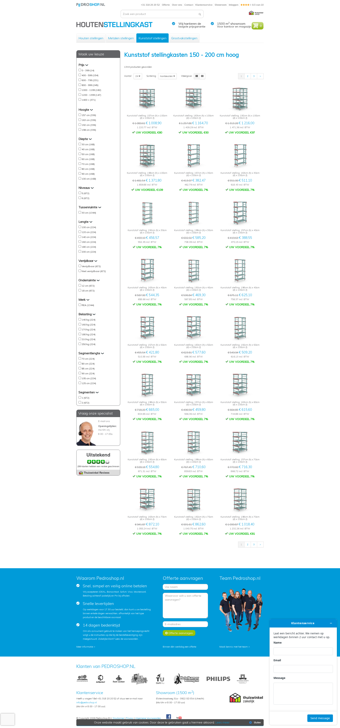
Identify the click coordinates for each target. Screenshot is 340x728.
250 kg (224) (88, 344)
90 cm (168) (88, 173)
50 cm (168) (88, 154)
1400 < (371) (89, 99)
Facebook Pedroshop (168, 717)
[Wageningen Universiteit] (243, 678)
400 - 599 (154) (90, 75)
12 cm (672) (88, 285)
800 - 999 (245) (90, 85)
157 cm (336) (89, 115)
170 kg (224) (88, 329)
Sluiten (257, 722)
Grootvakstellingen (184, 38)
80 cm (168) (88, 168)
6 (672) (85, 198)
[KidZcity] (139, 678)
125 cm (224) (89, 383)
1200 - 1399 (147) (91, 94)
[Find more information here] (303, 672)
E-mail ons (104, 421)
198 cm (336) (89, 129)
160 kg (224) (88, 324)
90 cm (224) (88, 373)
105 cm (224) (89, 378)
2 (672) (85, 402)
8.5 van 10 (258, 5)
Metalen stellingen (121, 38)
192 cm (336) (89, 124)
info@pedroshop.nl (86, 702)
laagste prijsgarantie (191, 26)
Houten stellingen (91, 38)
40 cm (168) (88, 149)
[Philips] (218, 678)
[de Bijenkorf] (100, 678)
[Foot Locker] (119, 678)
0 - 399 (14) (88, 70)
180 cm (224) (89, 246)
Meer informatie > (85, 646)
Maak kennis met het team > (234, 646)
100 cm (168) (89, 178)
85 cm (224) (88, 368)
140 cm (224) (89, 237)
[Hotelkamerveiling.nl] (186, 678)
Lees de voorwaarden (126, 638)
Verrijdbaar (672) (91, 266)
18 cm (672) (88, 290)
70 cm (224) (88, 358)
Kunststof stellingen (152, 38)
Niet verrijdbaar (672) (94, 271)
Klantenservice (204, 5)
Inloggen (233, 5)
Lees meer (222, 722)
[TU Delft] (160, 678)
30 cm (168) (88, 144)
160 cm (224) (89, 241)
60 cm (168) (88, 159)
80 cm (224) (88, 363)
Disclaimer (118, 718)
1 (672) (85, 397)
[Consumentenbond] (82, 678)
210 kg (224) (88, 339)
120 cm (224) (89, 232)
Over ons (177, 5)
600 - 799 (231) (90, 80)
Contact (188, 5)
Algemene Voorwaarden (148, 718)
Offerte (166, 5)
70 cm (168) (88, 164)
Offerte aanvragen (180, 633)
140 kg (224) (88, 319)
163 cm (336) (89, 120)
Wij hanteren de (189, 24)
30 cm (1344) (89, 212)
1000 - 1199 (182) (91, 90)
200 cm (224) (89, 251)
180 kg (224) (88, 334)
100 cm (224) (89, 227)
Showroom (221, 5)
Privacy (129, 718)
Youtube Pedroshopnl (179, 718)
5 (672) (85, 193)
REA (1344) (88, 305)
